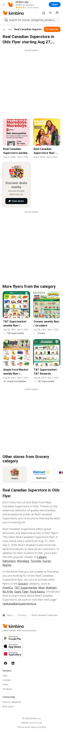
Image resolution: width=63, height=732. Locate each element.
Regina (7, 565)
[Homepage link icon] (4, 615)
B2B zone (8, 706)
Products (7, 689)
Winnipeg (23, 561)
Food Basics (37, 591)
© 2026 (31, 718)
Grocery (23, 583)
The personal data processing (31, 727)
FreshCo (8, 587)
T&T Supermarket (25, 587)
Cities (5, 684)
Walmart (51, 587)
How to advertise (12, 702)
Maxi (41, 587)
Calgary (42, 557)
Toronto (35, 561)
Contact (7, 680)
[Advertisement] (31, 83)
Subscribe (53, 29)
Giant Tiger (21, 591)
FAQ (5, 675)
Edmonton (9, 561)
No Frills (8, 591)
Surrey (47, 561)
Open (55, 4)
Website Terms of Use (31, 723)
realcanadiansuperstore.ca (19, 603)
